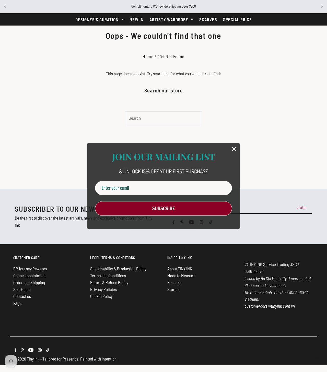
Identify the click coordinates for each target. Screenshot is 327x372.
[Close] (234, 149)
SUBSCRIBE (163, 208)
